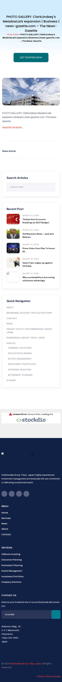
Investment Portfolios (22, 364)
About (10, 307)
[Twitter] (19, 494)
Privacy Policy (44, 676)
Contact (12, 318)
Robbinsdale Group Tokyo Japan (26, 337)
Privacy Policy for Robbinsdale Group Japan (29, 331)
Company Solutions (20, 348)
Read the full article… (13, 127)
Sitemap (11, 380)
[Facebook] (4, 494)
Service (11, 343)
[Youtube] (12, 494)
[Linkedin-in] (26, 494)
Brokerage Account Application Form (29, 313)
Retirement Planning (20, 375)
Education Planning (20, 353)
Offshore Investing (19, 369)
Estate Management (20, 358)
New (16, 34)
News (10, 323)
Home (9, 34)
